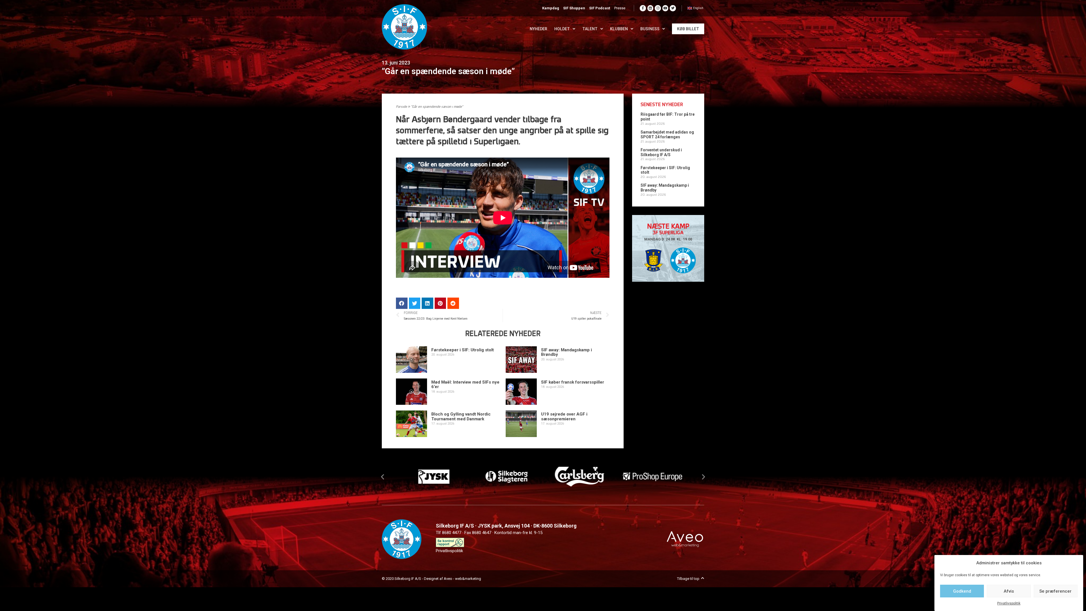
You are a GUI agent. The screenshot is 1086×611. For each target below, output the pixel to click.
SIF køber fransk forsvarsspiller (572, 382)
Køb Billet (688, 29)
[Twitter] (673, 8)
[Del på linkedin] (427, 303)
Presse (619, 8)
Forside (401, 107)
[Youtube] (665, 8)
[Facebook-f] (643, 8)
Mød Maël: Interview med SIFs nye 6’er (465, 385)
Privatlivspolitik (1008, 604)
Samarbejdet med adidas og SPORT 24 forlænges (667, 134)
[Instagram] (658, 8)
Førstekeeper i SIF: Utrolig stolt (462, 349)
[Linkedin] (650, 8)
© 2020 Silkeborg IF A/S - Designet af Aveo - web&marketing (431, 578)
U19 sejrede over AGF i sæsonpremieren (564, 416)
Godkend (962, 591)
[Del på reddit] (453, 303)
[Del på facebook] (402, 303)
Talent (590, 29)
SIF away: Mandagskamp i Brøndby (566, 352)
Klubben (619, 29)
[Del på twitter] (415, 303)
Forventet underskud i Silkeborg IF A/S (661, 152)
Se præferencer (1055, 591)
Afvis (1009, 591)
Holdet (562, 29)
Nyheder (538, 29)
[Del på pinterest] (440, 303)
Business (650, 29)
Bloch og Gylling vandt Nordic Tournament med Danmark (461, 416)
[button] (382, 476)
